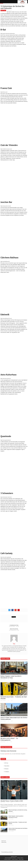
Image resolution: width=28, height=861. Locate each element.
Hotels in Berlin (15, 859)
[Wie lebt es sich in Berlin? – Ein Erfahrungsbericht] (14, 730)
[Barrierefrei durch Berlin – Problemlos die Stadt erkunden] (14, 688)
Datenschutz (3, 842)
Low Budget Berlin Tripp (14, 630)
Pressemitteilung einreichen (7, 852)
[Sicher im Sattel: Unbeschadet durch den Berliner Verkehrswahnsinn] (14, 709)
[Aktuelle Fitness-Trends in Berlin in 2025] (14, 789)
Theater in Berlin (20, 857)
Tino (14, 644)
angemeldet (6, 753)
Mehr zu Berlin (5, 777)
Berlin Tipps (3, 10)
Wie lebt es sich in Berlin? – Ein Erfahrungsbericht (9, 739)
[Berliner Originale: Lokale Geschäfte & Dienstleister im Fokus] (14, 668)
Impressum (3, 840)
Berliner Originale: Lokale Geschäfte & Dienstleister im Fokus (11, 677)
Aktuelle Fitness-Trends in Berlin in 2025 (12, 801)
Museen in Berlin (7, 859)
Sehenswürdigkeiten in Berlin (10, 857)
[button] (5, 1)
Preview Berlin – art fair (14, 626)
